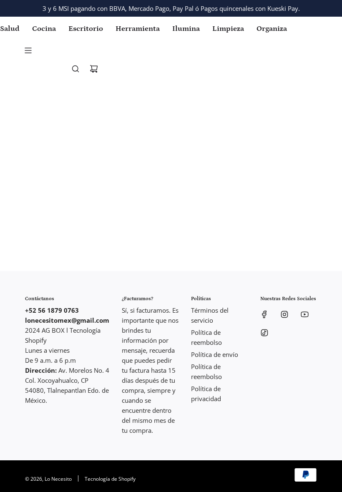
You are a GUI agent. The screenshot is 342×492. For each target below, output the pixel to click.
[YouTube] (304, 314)
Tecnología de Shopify (110, 478)
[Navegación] (28, 50)
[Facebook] (264, 314)
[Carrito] (94, 69)
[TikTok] (264, 333)
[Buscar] (75, 69)
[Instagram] (284, 314)
